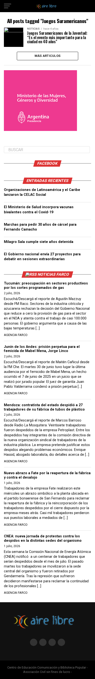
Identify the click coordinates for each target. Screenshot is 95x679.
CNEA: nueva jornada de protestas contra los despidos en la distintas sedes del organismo (43, 538)
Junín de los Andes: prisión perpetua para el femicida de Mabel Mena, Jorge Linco (42, 349)
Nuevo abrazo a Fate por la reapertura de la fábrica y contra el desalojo (47, 475)
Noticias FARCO (53, 274)
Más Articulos (47, 56)
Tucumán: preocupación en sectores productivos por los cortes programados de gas (46, 285)
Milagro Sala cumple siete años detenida (38, 242)
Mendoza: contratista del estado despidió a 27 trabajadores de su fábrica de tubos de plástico (44, 407)
